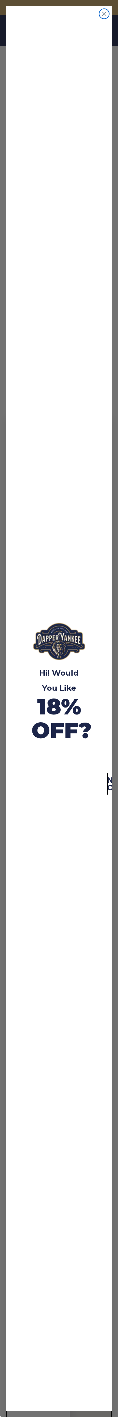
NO (107, 784)
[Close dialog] (104, 14)
